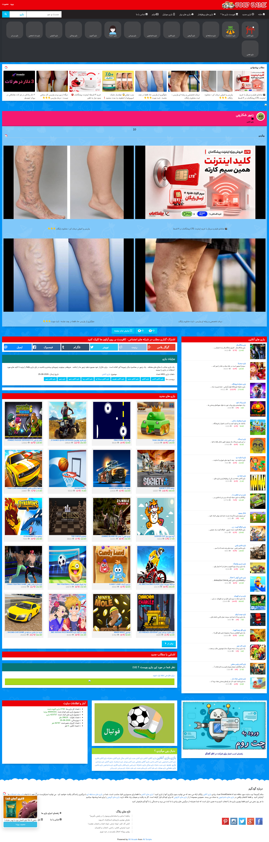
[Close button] (36, 793)
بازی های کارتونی (180, 797)
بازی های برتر (185, 14)
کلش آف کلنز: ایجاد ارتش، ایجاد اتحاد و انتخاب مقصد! (109, 823)
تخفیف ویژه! (20, 824)
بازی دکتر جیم (241, 646)
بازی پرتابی (113, 768)
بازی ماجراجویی (108, 765)
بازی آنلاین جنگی (126, 758)
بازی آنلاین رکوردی (118, 379)
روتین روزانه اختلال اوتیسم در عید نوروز (115, 831)
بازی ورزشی (121, 768)
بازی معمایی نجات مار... (238, 679)
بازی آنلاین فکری (101, 758)
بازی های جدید (142, 768)
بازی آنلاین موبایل (129, 762)
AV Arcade (133, 839)
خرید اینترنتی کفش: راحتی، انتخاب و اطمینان (112, 827)
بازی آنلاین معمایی (142, 761)
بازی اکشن (106, 374)
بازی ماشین (99, 765)
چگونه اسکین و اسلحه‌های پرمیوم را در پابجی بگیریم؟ (110, 816)
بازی (173, 758)
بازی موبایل (168, 14)
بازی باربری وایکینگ (239, 564)
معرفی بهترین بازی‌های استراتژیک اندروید (114, 819)
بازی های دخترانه (131, 768)
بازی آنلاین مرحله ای (102, 379)
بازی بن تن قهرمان (240, 596)
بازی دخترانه (141, 765)
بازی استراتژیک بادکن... (238, 421)
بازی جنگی (150, 765)
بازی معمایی (171, 768)
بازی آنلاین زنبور (74, 379)
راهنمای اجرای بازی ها (50, 813)
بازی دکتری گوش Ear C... (237, 578)
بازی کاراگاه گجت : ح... (238, 527)
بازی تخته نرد (241, 476)
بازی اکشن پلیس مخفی (238, 664)
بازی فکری (118, 765)
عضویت (5, 4)
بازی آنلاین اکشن (157, 379)
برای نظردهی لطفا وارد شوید (163, 675)
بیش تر (170, 643)
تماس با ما (140, 14)
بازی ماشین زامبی (240, 545)
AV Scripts (147, 839)
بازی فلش (125, 765)
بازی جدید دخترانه (160, 765)
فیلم (154, 14)
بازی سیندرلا (242, 363)
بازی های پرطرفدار (206, 14)
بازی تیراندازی (100, 762)
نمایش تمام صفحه (122, 330)
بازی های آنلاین (152, 768)
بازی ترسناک (242, 439)
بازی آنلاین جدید (133, 379)
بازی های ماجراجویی (226, 797)
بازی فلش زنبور (50, 379)
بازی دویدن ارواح (240, 614)
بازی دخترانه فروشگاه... (238, 384)
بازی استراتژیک (118, 762)
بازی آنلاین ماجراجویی (169, 762)
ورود (12, 4)
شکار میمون (242, 513)
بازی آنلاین (145, 379)
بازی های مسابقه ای (94, 794)
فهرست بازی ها (229, 14)
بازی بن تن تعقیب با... (238, 495)
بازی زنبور (62, 379)
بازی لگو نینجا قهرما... (239, 630)
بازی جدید (247, 14)
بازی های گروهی (113, 797)
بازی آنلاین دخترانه (113, 758)
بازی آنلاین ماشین (155, 762)
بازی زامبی (132, 765)
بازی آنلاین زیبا (87, 379)
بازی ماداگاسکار (241, 345)
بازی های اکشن (147, 794)
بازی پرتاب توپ (241, 402)
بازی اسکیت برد (241, 457)
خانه (260, 14)
